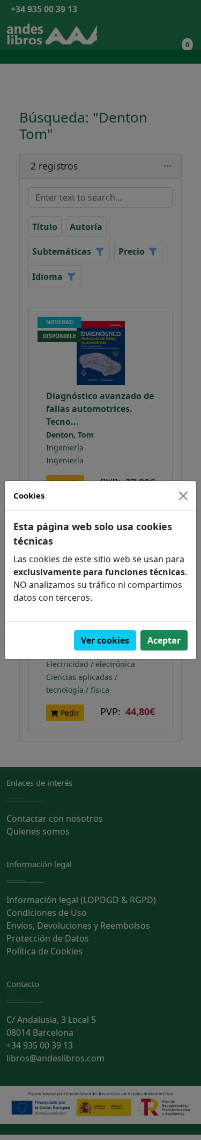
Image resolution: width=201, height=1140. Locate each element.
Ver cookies (105, 640)
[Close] (183, 495)
